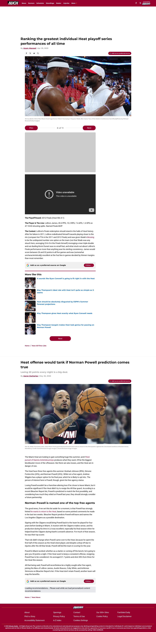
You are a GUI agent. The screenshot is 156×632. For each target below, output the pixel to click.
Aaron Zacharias (30, 376)
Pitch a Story (29, 616)
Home (27, 346)
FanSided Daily (123, 612)
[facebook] (136, 3)
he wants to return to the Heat (43, 511)
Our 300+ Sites (102, 612)
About (27, 612)
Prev (31, 128)
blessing (90, 237)
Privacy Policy (59, 616)
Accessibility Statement (34, 620)
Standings (50, 3)
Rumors (31, 3)
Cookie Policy (102, 616)
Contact (76, 612)
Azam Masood (29, 48)
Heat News (36, 597)
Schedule (40, 3)
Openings (57, 612)
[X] (140, 3)
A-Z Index (57, 620)
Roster (58, 3)
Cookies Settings (80, 620)
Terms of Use (79, 616)
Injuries (66, 3)
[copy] (37, 53)
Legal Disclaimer (124, 616)
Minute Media (13, 626)
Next (89, 128)
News (24, 3)
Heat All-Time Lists (39, 346)
